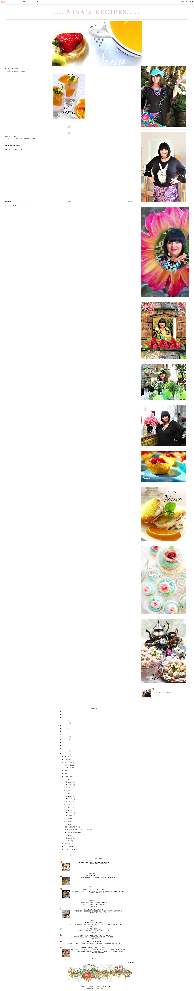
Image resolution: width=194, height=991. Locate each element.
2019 (65, 731)
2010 (65, 852)
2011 (65, 754)
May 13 (69, 807)
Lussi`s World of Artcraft (94, 947)
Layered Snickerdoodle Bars (94, 905)
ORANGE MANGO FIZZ (74, 832)
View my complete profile (161, 692)
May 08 (69, 816)
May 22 (69, 790)
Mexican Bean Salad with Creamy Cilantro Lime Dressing (94, 943)
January (68, 849)
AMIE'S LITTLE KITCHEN (93, 889)
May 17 (69, 802)
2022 (65, 723)
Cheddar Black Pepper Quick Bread (94, 931)
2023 (65, 720)
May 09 (69, 813)
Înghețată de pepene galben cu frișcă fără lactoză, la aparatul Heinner (98, 912)
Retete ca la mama (94, 923)
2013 (65, 748)
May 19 (69, 799)
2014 (65, 745)
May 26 (69, 785)
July (67, 771)
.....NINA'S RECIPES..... (97, 12)
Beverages (15, 138)
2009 (65, 855)
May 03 (69, 835)
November (69, 759)
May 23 (69, 788)
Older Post (130, 201)
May (67, 776)
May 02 (69, 838)
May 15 (69, 804)
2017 (65, 737)
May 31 (69, 779)
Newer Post (8, 201)
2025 (65, 714)
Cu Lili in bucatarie (93, 909)
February (69, 846)
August (68, 768)
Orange (32, 138)
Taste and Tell (94, 929)
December (69, 757)
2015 (65, 742)
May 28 (69, 782)
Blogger (102, 989)
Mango (26, 138)
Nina (155, 689)
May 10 (69, 810)
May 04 (69, 824)
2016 (65, 740)
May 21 (69, 793)
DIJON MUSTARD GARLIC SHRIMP (78, 830)
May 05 (69, 821)
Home (69, 201)
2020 (65, 728)
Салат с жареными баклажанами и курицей (93, 937)
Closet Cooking (93, 941)
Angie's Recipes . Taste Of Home (94, 862)
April (67, 841)
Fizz (21, 138)
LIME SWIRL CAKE (72, 827)
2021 (65, 726)
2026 (65, 712)
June (67, 774)
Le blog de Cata (93, 876)
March (68, 844)
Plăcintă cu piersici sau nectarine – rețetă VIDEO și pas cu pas (94, 924)
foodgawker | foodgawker (94, 903)
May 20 (69, 796)
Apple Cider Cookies (98, 864)
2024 (65, 717)
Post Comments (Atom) (20, 206)
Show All (131, 962)
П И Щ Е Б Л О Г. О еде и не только (94, 935)
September (70, 765)
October (69, 762)
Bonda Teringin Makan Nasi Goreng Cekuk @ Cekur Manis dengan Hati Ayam (98, 892)
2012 (65, 751)
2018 (65, 734)
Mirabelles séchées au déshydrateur (98, 877)
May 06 (69, 818)
